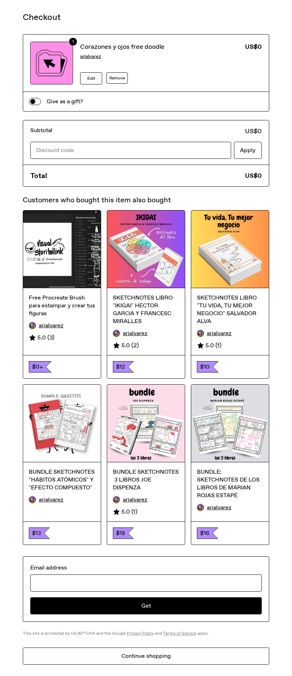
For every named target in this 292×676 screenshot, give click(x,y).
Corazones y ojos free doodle (122, 47)
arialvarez (90, 56)
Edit (91, 78)
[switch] (35, 101)
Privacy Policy (140, 633)
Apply (248, 150)
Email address (48, 567)
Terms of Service (179, 633)
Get (146, 605)
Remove (117, 78)
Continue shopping (146, 655)
